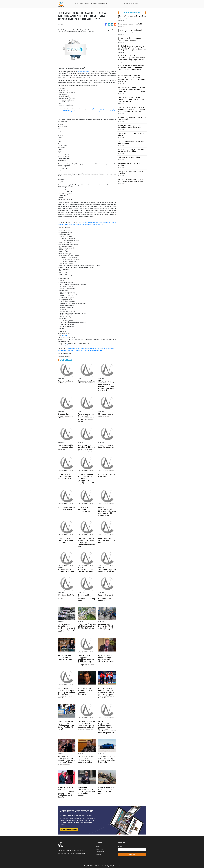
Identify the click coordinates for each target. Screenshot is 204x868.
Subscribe (132, 854)
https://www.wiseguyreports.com (74, 345)
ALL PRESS (93, 4)
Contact (98, 854)
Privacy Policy (100, 849)
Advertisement (100, 852)
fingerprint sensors (84, 71)
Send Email (65, 335)
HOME (76, 4)
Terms (98, 846)
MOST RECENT (84, 4)
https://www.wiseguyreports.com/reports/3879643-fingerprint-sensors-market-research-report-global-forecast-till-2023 (87, 223)
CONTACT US (102, 4)
